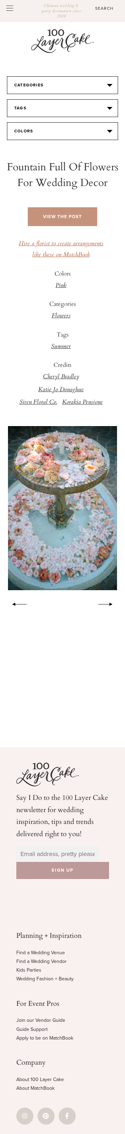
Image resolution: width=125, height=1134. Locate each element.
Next (109, 603)
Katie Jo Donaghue (61, 390)
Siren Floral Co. (38, 402)
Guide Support (32, 1029)
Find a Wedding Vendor (41, 961)
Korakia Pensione (82, 402)
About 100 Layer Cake (40, 1079)
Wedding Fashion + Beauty (45, 979)
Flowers (61, 316)
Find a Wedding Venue (40, 953)
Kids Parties (28, 970)
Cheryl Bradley (61, 377)
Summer (61, 347)
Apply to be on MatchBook (44, 1038)
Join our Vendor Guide (40, 1020)
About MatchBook (35, 1088)
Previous (16, 603)
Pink (61, 286)
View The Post (62, 216)
